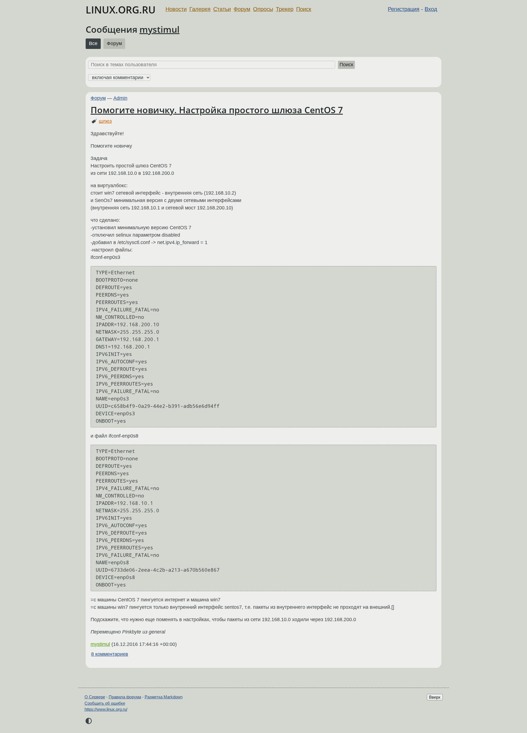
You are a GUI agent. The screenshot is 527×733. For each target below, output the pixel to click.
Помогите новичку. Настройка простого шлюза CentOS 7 (217, 110)
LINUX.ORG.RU (121, 9)
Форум (242, 9)
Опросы (263, 9)
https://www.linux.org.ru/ (106, 709)
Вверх (435, 697)
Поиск (303, 9)
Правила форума (125, 697)
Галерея (200, 9)
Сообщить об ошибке (105, 703)
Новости (176, 9)
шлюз (105, 121)
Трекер (284, 9)
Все (93, 43)
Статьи (222, 9)
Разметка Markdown (164, 697)
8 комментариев (109, 654)
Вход (431, 9)
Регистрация (403, 9)
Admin (120, 98)
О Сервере (95, 697)
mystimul (159, 29)
